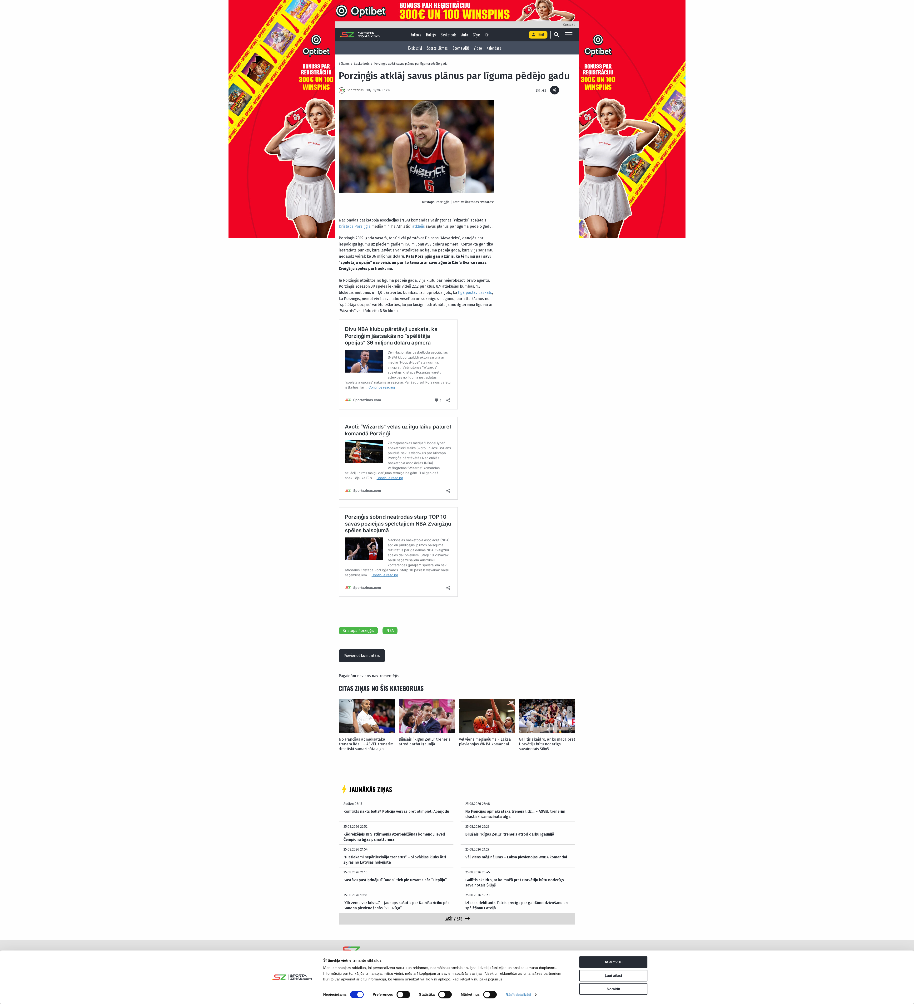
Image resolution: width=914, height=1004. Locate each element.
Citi (488, 35)
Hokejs (431, 35)
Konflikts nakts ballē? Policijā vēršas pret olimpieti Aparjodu (396, 811)
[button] (569, 712)
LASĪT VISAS (453, 919)
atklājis (418, 226)
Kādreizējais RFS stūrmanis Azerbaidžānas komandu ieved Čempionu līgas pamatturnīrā (394, 837)
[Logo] (359, 34)
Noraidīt (613, 989)
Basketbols (449, 35)
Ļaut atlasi (613, 976)
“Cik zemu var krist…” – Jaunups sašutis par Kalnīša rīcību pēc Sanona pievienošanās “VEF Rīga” (396, 905)
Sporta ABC (460, 48)
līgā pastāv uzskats (475, 292)
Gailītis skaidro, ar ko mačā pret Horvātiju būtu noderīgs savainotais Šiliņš (547, 744)
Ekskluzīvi (415, 48)
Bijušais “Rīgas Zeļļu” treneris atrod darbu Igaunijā (424, 741)
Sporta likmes (437, 48)
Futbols (416, 35)
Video (478, 48)
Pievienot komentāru (361, 655)
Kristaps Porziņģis (354, 226)
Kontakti (569, 25)
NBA (390, 630)
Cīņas (477, 35)
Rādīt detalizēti (518, 995)
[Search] (556, 35)
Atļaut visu (613, 962)
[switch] (403, 994)
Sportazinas (355, 90)
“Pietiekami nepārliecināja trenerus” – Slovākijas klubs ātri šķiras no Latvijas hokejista (394, 860)
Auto (464, 35)
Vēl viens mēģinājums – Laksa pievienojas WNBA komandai (485, 741)
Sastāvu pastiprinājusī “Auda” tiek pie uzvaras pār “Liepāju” (395, 880)
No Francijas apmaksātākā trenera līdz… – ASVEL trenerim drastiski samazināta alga (366, 744)
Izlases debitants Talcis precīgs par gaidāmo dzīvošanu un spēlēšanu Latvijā (516, 905)
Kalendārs (494, 48)
